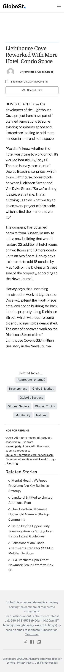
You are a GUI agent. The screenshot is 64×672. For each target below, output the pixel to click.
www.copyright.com (18, 446)
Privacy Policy (25, 662)
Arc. (25, 658)
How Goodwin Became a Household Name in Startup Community (28, 514)
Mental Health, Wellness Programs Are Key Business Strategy (28, 486)
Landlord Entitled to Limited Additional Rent (30, 500)
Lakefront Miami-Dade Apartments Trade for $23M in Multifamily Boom (30, 548)
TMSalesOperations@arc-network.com (30, 454)
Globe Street (45, 71)
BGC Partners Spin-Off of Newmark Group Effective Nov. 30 (31, 565)
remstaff (28, 71)
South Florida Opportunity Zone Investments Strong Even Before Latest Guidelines (30, 531)
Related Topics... (30, 373)
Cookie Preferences (46, 662)
